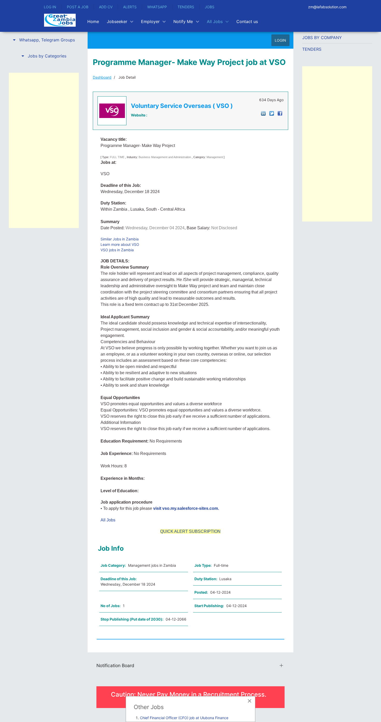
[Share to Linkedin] (263, 113)
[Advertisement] (44, 150)
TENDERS (186, 7)
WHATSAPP (157, 7)
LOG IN (50, 7)
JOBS (209, 7)
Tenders (311, 49)
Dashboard (102, 77)
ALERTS (130, 7)
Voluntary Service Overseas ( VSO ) (182, 105)
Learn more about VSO (120, 244)
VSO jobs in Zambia (117, 250)
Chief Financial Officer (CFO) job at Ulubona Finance (184, 718)
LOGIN (280, 40)
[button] (44, 40)
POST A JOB (77, 7)
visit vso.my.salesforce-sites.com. (186, 508)
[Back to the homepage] (60, 20)
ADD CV (105, 7)
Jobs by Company (322, 37)
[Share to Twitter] (271, 113)
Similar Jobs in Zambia (120, 239)
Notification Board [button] (115, 665)
